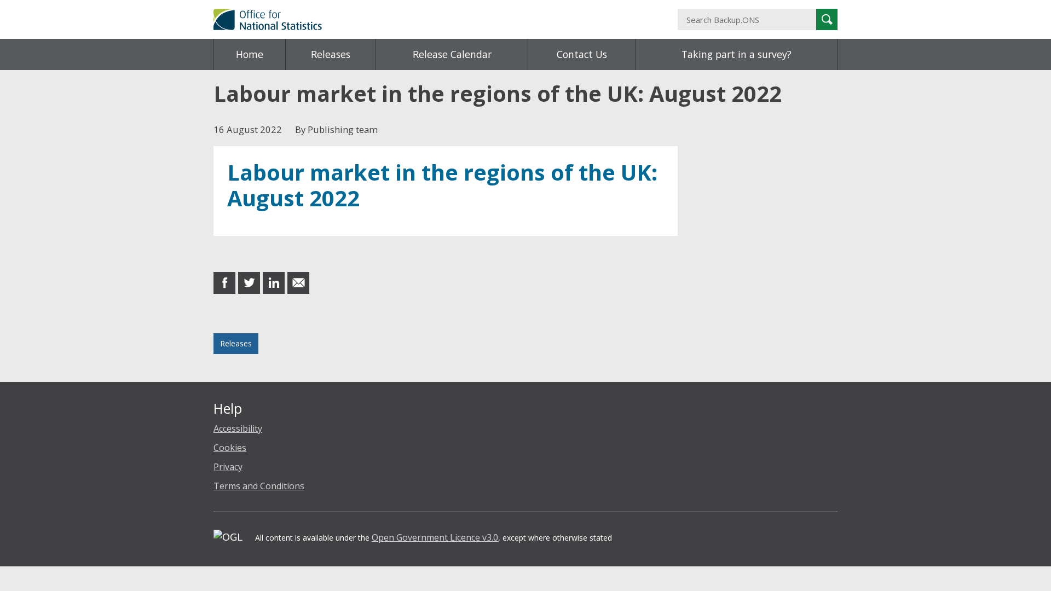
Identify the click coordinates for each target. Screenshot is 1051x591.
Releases (330, 54)
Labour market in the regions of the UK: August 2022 (442, 185)
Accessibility (237, 428)
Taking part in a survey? (737, 54)
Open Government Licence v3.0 (435, 537)
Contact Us (582, 54)
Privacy (227, 467)
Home (249, 54)
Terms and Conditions (258, 486)
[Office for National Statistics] (418, 19)
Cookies (229, 448)
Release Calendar (452, 54)
